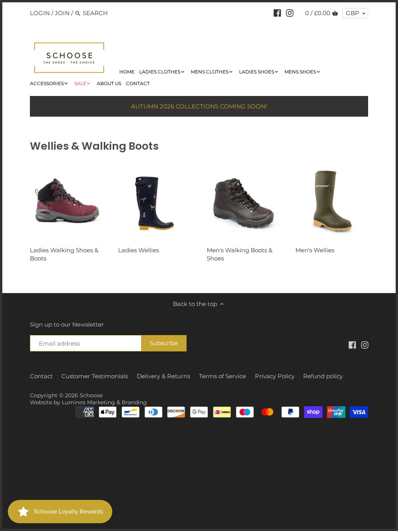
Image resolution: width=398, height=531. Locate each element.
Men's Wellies (314, 250)
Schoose (91, 395)
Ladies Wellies (138, 250)
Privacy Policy (275, 376)
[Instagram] (289, 12)
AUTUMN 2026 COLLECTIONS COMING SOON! (199, 106)
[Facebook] (277, 12)
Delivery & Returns (163, 376)
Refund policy (323, 376)
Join (62, 13)
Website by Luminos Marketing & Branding (88, 402)
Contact (41, 376)
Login (40, 13)
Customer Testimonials (94, 376)
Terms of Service (222, 376)
